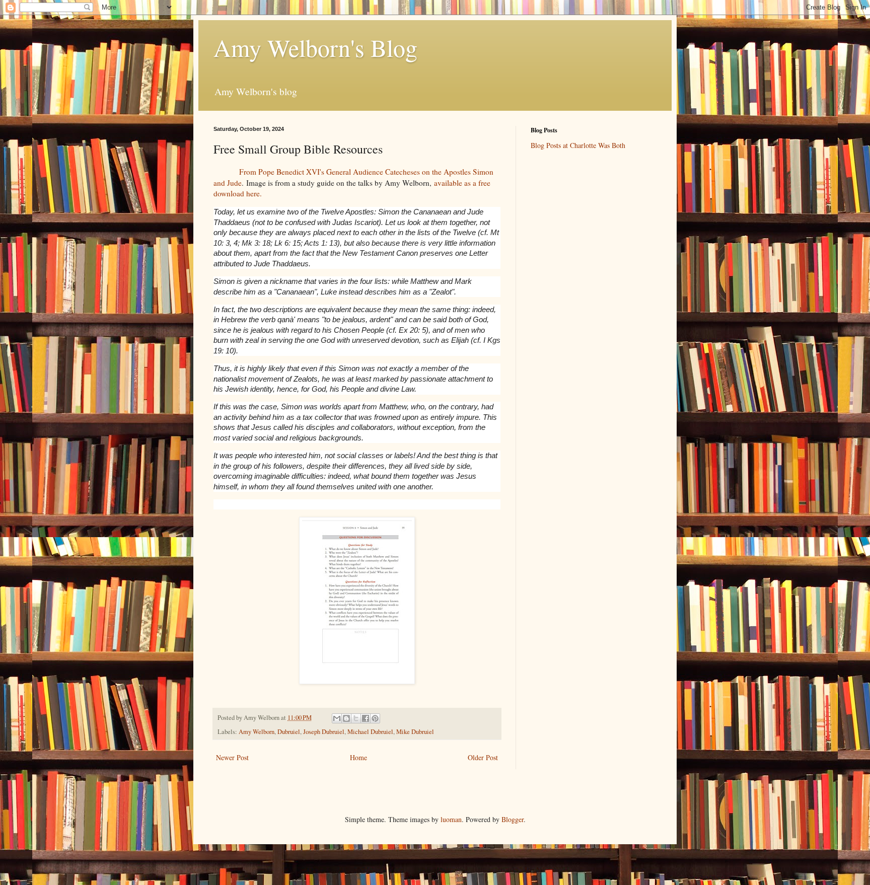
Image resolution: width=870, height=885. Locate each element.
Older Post (483, 757)
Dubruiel (288, 731)
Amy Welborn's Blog (315, 47)
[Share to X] (356, 718)
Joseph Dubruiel (323, 731)
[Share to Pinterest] (375, 718)
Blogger (512, 819)
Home (358, 757)
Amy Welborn (256, 731)
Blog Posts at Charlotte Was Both (578, 145)
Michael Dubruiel (370, 731)
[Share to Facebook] (365, 718)
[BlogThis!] (346, 718)
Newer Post (232, 757)
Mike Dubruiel (415, 731)
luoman (451, 819)
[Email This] (337, 718)
